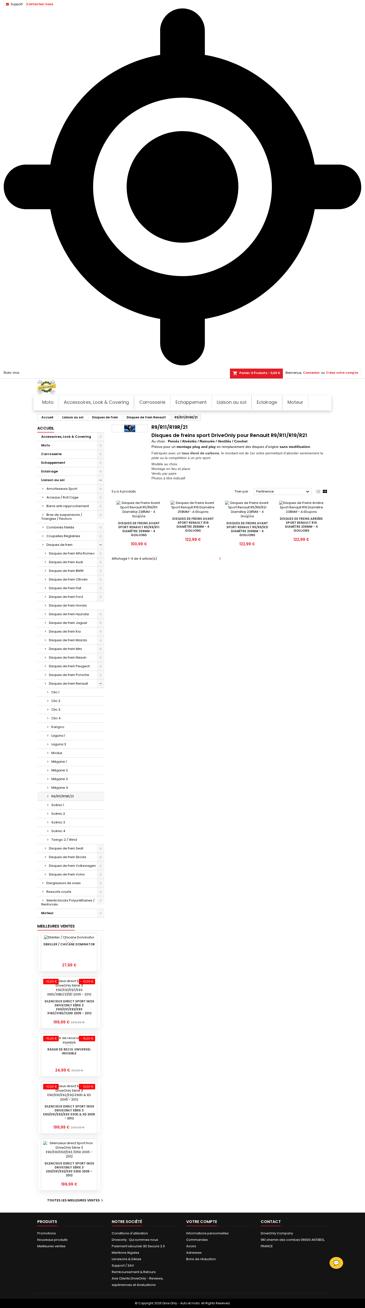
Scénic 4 (58, 831)
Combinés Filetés (60, 527)
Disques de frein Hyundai (69, 614)
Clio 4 (56, 718)
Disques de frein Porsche (69, 674)
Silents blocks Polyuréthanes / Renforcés (68, 902)
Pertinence (283, 492)
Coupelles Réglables (63, 536)
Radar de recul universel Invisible (69, 1051)
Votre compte (201, 1221)
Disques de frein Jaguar (68, 622)
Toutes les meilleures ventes (75, 1200)
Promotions (46, 1233)
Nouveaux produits (52, 1239)
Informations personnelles (207, 1233)
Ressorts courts (58, 891)
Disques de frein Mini (65, 648)
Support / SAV (123, 1265)
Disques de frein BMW (66, 570)
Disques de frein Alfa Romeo (72, 553)
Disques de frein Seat (66, 848)
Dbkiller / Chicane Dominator (69, 944)
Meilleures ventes (51, 1246)
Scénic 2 (58, 813)
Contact (271, 1221)
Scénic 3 (58, 822)
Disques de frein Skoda (67, 857)
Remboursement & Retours (134, 1272)
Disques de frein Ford (66, 596)
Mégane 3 (59, 779)
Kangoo (57, 727)
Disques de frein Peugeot (69, 666)
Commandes (197, 1239)
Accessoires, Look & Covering (66, 436)
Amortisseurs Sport (61, 488)
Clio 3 (55, 709)
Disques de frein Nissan (67, 657)
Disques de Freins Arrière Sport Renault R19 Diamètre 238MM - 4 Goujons (301, 525)
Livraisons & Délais (126, 1259)
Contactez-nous (39, 4)
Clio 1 (55, 692)
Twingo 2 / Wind (64, 839)
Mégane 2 (59, 770)
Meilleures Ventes (56, 926)
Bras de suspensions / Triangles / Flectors (61, 516)
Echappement (53, 462)
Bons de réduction (201, 1259)
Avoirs (191, 1246)
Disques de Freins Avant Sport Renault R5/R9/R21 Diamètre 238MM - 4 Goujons (247, 529)
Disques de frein (59, 544)
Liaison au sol (53, 480)
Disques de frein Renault (68, 683)
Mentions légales (125, 1252)
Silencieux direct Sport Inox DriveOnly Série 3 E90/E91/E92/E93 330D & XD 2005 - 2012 (69, 1112)
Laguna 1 (58, 735)
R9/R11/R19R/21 (62, 796)
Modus (56, 753)
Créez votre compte (342, 373)
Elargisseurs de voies (63, 883)
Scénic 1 (57, 805)
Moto (45, 445)
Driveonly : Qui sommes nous (135, 1239)
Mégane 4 (59, 787)
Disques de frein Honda (68, 605)
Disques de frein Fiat (65, 588)
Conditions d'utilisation (130, 1233)
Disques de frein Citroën (68, 579)
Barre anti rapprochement (67, 506)
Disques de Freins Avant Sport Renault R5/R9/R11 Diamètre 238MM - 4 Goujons (139, 529)
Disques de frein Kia (65, 631)
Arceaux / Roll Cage (62, 497)
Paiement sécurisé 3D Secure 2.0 (138, 1246)
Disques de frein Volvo (67, 874)
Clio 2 (55, 700)
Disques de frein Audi (66, 562)
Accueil (45, 428)
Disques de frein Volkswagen (72, 865)
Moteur (47, 913)
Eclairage (49, 471)
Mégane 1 (59, 761)
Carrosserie (51, 454)
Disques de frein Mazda (68, 640)
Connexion (311, 373)
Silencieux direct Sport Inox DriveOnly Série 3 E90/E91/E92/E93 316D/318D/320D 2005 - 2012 (69, 1007)
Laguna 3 (58, 744)
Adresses (194, 1252)
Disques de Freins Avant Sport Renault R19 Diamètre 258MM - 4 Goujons (193, 525)
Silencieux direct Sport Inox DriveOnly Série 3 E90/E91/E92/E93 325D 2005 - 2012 (69, 1169)
